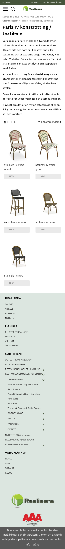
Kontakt (7, 2)
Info (11, 177)
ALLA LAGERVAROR (15, 365)
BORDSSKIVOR (15, 413)
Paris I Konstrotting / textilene (23, 385)
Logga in (34, 2)
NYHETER (10, 318)
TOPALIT (9, 468)
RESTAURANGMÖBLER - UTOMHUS (24, 374)
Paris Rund (13, 404)
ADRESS (9, 309)
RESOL (8, 473)
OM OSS (9, 305)
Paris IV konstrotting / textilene (24, 394)
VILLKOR (9, 341)
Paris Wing (13, 399)
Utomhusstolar (15, 380)
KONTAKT (10, 314)
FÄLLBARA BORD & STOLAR (19, 440)
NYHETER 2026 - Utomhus (18, 435)
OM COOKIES (12, 346)
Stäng (36, 545)
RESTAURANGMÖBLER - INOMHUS (22, 369)
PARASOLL (13, 424)
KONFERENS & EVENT (16, 445)
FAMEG (8, 459)
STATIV (11, 419)
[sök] (13, 9)
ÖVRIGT (12, 430)
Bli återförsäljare (53, 2)
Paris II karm (14, 390)
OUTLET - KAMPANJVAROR (18, 360)
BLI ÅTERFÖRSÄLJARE (16, 332)
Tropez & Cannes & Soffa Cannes (24, 408)
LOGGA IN (10, 337)
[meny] (5, 8)
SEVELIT (9, 464)
